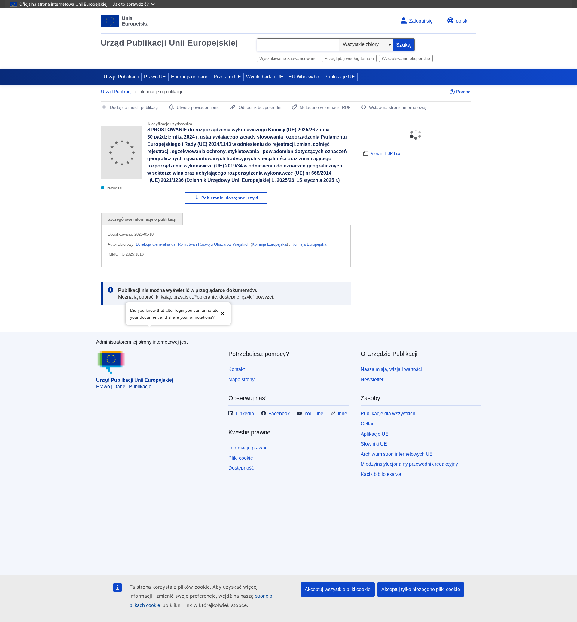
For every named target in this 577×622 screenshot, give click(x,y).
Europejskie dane (190, 76)
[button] (222, 313)
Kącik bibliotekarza (381, 474)
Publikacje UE (339, 76)
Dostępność (241, 467)
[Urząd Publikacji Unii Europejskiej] (125, 21)
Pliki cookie (240, 458)
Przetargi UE (227, 76)
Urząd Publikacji (121, 76)
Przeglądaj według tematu (349, 58)
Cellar (367, 423)
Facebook (279, 413)
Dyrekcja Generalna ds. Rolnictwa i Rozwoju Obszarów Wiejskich (192, 244)
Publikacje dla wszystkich (388, 413)
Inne (342, 413)
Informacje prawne (248, 447)
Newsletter (372, 379)
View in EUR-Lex (385, 153)
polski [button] (462, 20)
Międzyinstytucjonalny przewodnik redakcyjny (409, 464)
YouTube (313, 413)
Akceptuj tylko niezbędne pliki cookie (420, 589)
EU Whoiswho (303, 76)
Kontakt (236, 369)
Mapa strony (241, 379)
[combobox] (298, 45)
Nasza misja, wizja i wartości (391, 369)
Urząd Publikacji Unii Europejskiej (169, 42)
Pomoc (463, 91)
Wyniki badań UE (264, 76)
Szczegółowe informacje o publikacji (142, 219)
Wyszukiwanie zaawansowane (288, 58)
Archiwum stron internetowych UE (397, 454)
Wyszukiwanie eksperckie (406, 58)
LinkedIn (245, 413)
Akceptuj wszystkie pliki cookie (338, 589)
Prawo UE (155, 76)
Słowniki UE (374, 443)
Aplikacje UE (375, 434)
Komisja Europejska (269, 244)
